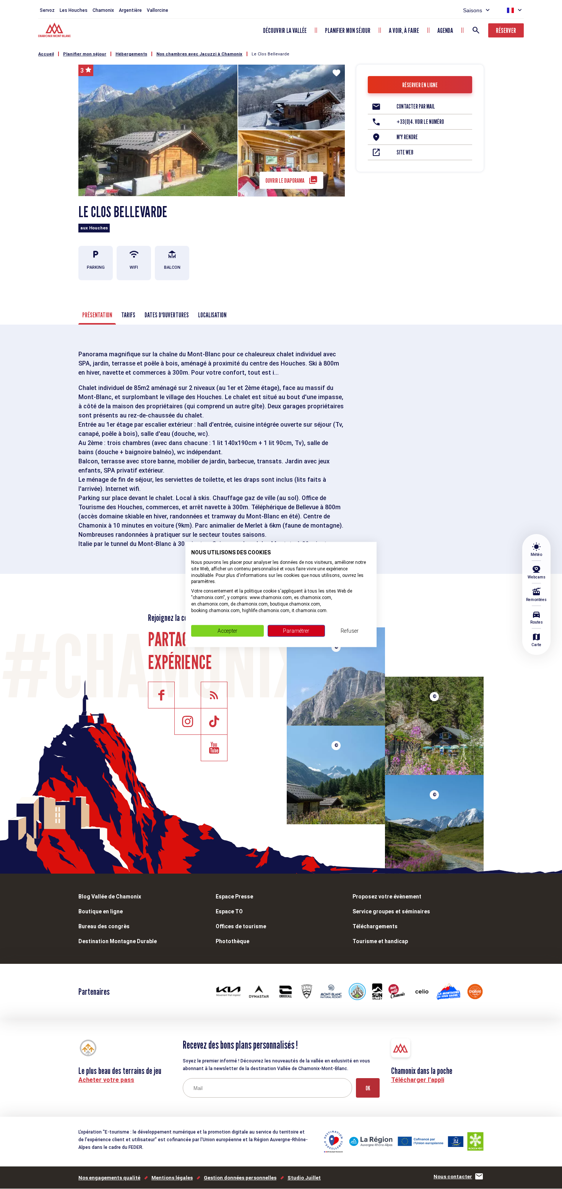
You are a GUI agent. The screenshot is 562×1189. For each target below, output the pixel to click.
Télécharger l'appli (417, 1079)
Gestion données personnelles (240, 1178)
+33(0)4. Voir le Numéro (420, 121)
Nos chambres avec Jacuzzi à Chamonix (199, 54)
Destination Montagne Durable (117, 941)
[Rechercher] (476, 30)
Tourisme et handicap (380, 941)
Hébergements (131, 54)
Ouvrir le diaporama (284, 180)
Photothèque (232, 941)
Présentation (97, 315)
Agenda (445, 30)
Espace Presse (234, 896)
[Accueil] (55, 31)
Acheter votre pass (106, 1079)
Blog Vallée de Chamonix (109, 896)
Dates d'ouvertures (167, 315)
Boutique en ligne (100, 911)
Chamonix (103, 10)
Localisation (212, 315)
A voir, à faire (404, 30)
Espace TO (229, 911)
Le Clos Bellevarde (270, 54)
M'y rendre (407, 137)
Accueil (46, 54)
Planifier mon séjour (347, 30)
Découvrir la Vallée (285, 30)
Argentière (130, 10)
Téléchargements (375, 926)
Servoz (47, 10)
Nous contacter (453, 1176)
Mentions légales (172, 1178)
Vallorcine (157, 10)
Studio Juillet (304, 1178)
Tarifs (128, 315)
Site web (404, 152)
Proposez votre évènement (386, 896)
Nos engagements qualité (109, 1178)
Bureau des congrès (104, 926)
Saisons (472, 10)
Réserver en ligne (420, 85)
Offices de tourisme (241, 926)
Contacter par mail (415, 106)
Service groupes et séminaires (391, 911)
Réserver (506, 30)
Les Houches (74, 10)
